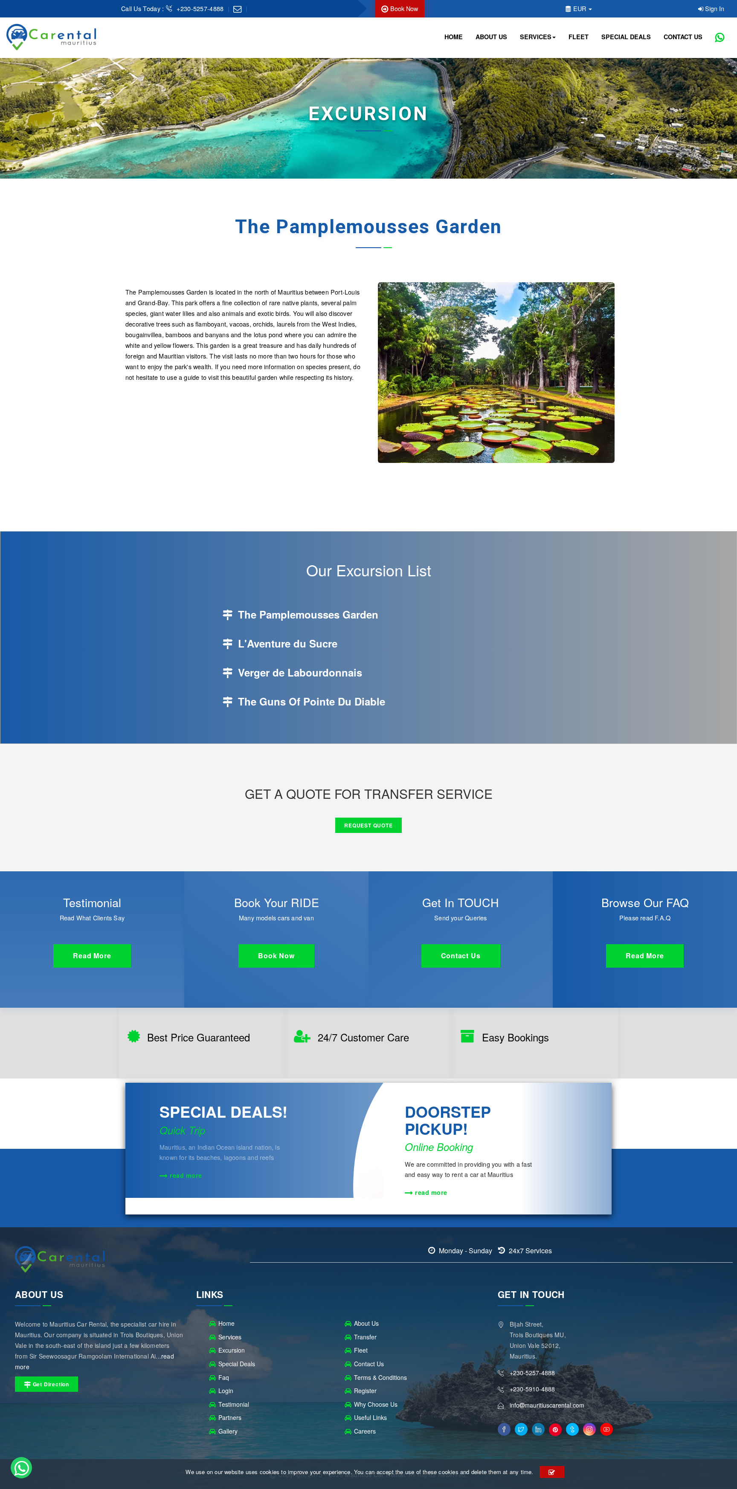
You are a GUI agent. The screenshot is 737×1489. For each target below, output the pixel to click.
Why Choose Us (376, 1404)
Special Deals (236, 1363)
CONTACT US (683, 36)
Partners (229, 1417)
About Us (366, 1323)
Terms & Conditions (380, 1377)
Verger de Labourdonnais (298, 672)
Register (365, 1390)
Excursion (231, 1350)
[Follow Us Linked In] (538, 1429)
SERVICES (535, 36)
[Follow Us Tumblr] (572, 1429)
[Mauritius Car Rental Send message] (21, 1467)
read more (185, 1175)
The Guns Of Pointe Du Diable (310, 701)
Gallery (228, 1431)
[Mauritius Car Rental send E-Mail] (237, 8)
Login (225, 1390)
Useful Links (370, 1417)
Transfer (365, 1337)
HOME (453, 36)
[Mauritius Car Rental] (51, 37)
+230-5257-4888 (201, 8)
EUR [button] (580, 8)
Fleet (361, 1350)
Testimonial (233, 1404)
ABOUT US (491, 36)
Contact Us (369, 1363)
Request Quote (368, 825)
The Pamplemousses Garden (306, 614)
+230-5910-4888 (532, 1389)
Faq (223, 1377)
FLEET (579, 36)
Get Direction (50, 1384)
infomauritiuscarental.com (547, 1405)
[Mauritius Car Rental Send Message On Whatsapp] (720, 37)
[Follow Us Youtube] (606, 1429)
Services (229, 1337)
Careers (365, 1431)
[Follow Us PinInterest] (555, 1429)
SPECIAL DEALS (626, 36)
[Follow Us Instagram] (589, 1429)
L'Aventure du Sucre (286, 643)
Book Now (403, 8)
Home (226, 1323)
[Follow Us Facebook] (504, 1429)
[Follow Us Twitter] (521, 1429)
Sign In (713, 8)
